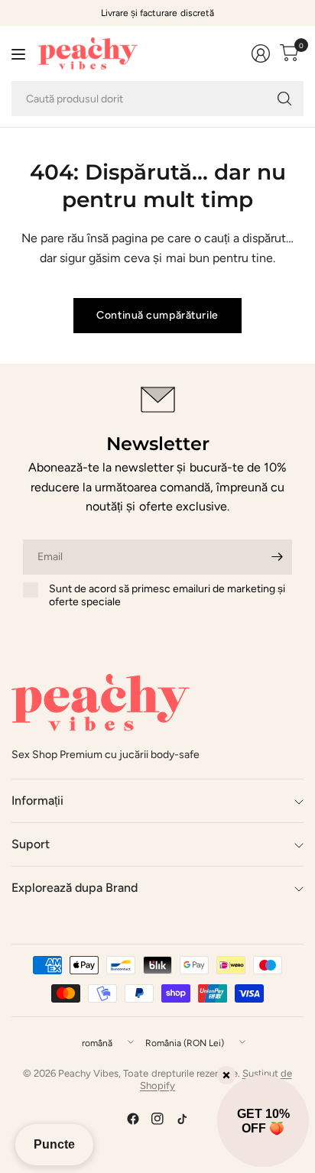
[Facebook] (133, 1119)
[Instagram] (157, 1119)
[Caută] (284, 98)
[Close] (226, 1075)
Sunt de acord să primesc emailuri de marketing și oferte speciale (167, 595)
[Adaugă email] (276, 557)
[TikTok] (182, 1119)
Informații (37, 800)
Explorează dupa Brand (74, 887)
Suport (30, 844)
